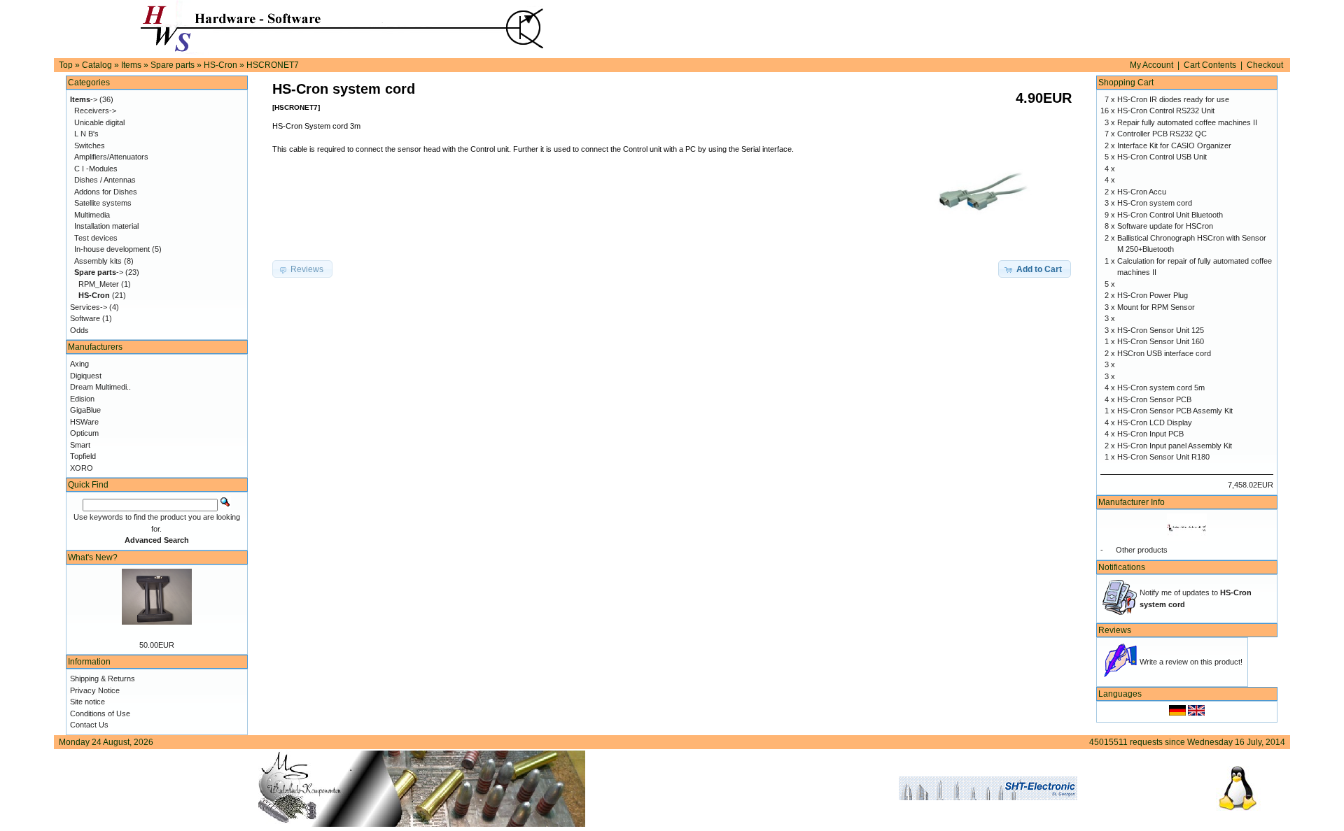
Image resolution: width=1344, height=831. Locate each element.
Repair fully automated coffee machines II (1187, 122)
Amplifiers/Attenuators (111, 156)
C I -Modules (96, 168)
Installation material (106, 226)
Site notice (87, 701)
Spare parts (172, 65)
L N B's (86, 133)
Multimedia (92, 215)
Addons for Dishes (105, 191)
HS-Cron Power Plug (1152, 295)
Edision (82, 399)
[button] (1034, 269)
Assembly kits (98, 261)
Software (85, 318)
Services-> (88, 307)
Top (66, 65)
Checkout (1265, 65)
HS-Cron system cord (1154, 203)
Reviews (1114, 630)
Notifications (1121, 567)
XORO (81, 468)
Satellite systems (103, 203)
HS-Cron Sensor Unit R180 (1163, 457)
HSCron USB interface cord (1164, 353)
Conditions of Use (100, 713)
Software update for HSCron (1165, 226)
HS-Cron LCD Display (1154, 422)
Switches (89, 145)
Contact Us (89, 724)
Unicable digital (99, 122)
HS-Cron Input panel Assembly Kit (1174, 445)
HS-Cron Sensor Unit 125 (1160, 330)
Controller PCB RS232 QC (1162, 133)
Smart (80, 445)
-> (83, 99)
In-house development (112, 249)
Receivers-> (95, 110)
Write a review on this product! (1191, 662)
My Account (1151, 65)
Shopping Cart (1126, 82)
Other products (1142, 550)
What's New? (93, 557)
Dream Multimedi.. (100, 387)
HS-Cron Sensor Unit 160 (1160, 341)
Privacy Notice (95, 690)
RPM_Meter (98, 284)
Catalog (97, 65)
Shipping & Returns (102, 678)
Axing (79, 364)
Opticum (84, 433)
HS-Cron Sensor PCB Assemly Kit (1175, 410)
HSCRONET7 (272, 65)
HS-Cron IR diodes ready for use (1173, 99)
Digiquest (86, 375)
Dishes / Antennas (105, 180)
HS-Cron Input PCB (1150, 433)
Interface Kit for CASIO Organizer (1174, 145)
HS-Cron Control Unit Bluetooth (1170, 215)
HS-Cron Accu (1141, 191)
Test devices (96, 238)
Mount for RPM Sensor (1156, 307)
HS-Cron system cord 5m (1161, 387)
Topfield (83, 456)
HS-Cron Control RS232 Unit (1165, 110)
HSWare (84, 422)
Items (131, 65)
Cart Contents (1210, 65)
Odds (79, 330)
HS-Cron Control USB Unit (1162, 156)
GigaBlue (85, 410)
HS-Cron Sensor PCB (1154, 399)
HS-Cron (220, 65)
